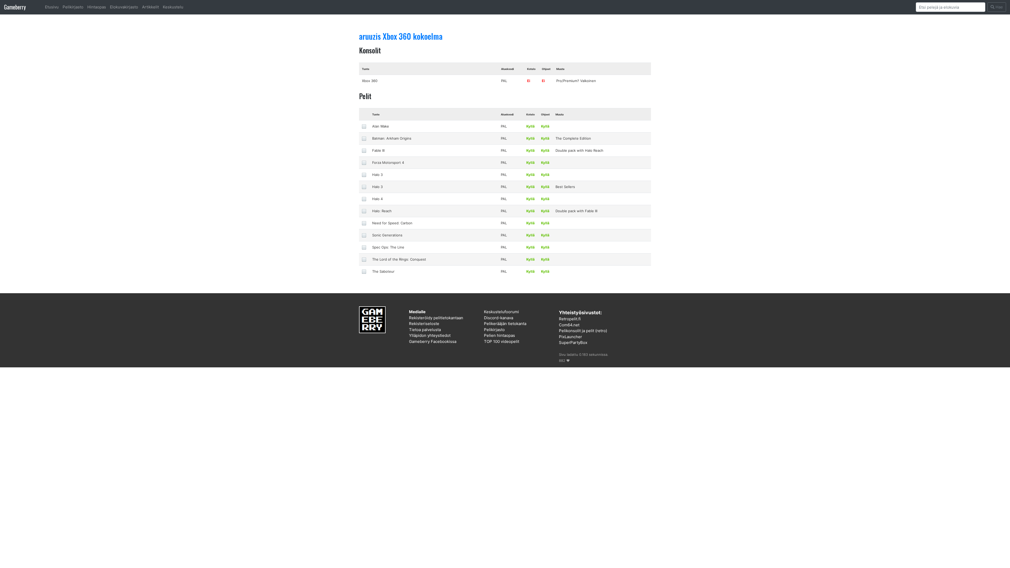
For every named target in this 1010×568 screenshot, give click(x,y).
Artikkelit (150, 6)
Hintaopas (96, 6)
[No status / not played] (364, 126)
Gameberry (15, 7)
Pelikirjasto (73, 6)
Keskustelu (173, 6)
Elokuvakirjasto (124, 6)
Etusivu (52, 6)
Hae (998, 6)
